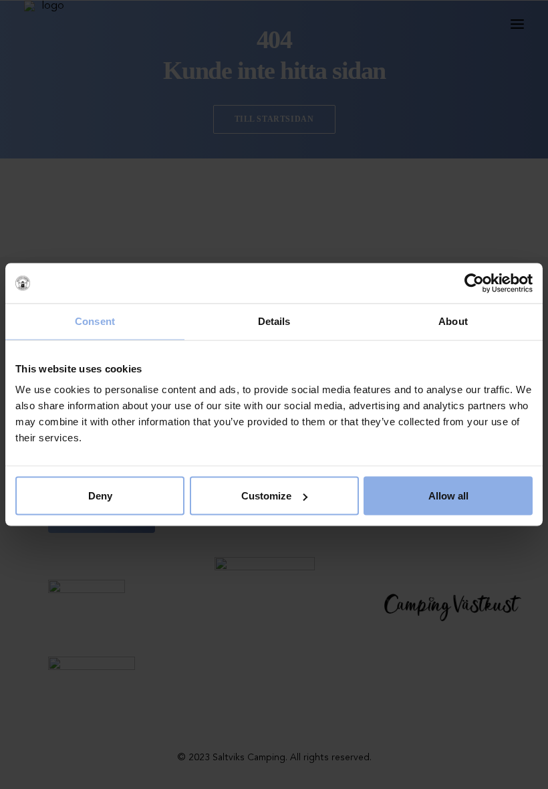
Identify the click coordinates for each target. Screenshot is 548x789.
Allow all (448, 495)
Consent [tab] (95, 321)
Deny (100, 495)
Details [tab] (274, 321)
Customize (266, 495)
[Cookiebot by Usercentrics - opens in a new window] (474, 283)
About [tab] (453, 321)
